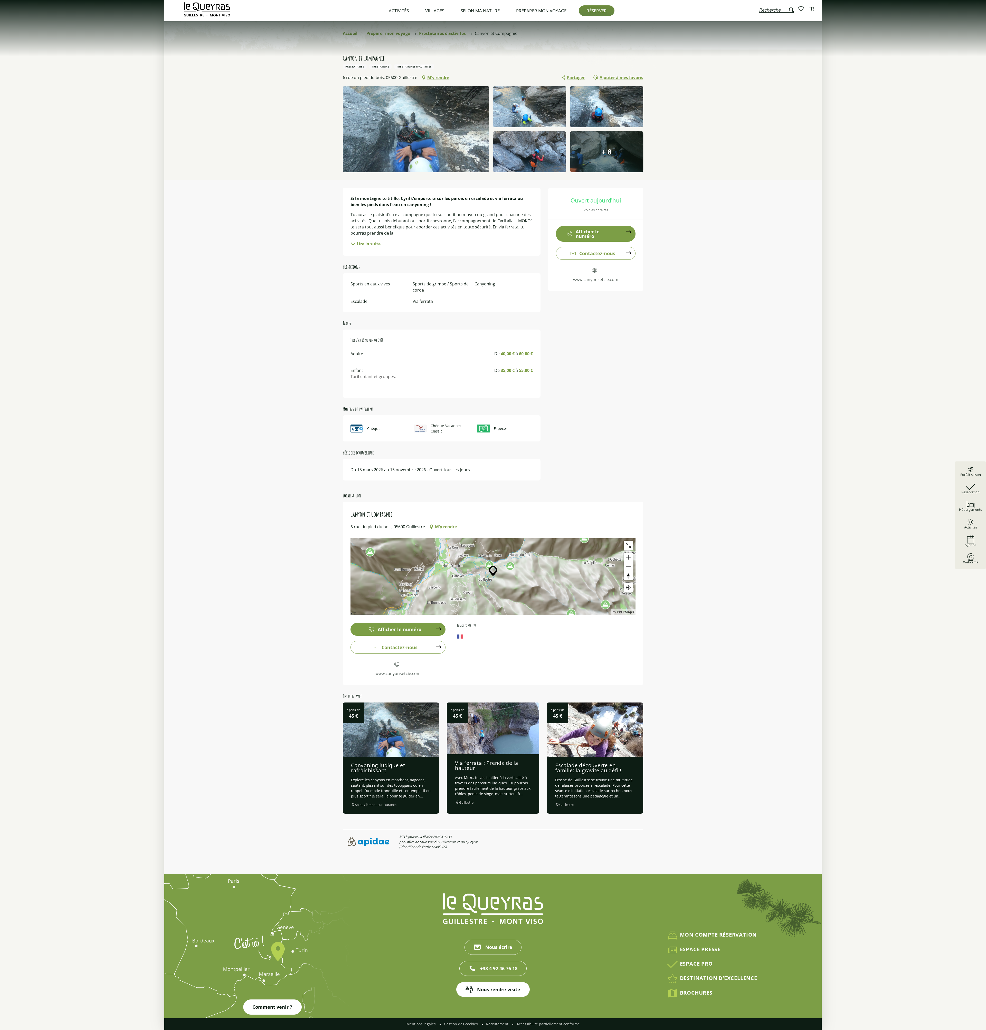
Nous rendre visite (498, 989)
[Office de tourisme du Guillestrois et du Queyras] (207, 12)
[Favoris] (802, 8)
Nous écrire (498, 947)
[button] (776, 9)
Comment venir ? (272, 1007)
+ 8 (607, 152)
